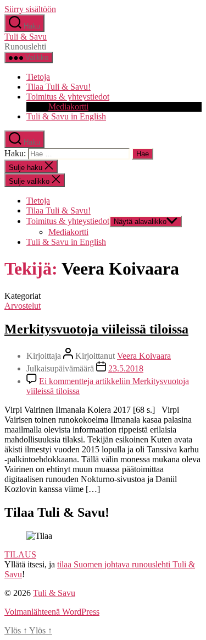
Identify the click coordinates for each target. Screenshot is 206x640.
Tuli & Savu (25, 36)
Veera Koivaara (144, 355)
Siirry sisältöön (30, 9)
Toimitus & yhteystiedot (67, 96)
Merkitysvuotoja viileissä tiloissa (96, 329)
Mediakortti (68, 106)
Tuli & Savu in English (66, 116)
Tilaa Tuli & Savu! (58, 86)
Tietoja (38, 76)
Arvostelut (22, 305)
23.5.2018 (125, 368)
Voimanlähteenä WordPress (51, 611)
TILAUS (20, 554)
